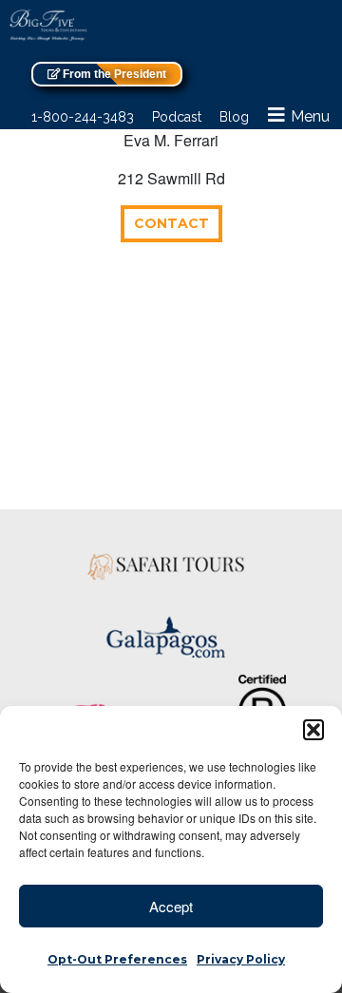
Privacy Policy (241, 959)
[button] (313, 729)
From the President (113, 74)
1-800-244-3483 (82, 116)
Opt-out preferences (117, 959)
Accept (171, 906)
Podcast (176, 116)
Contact (171, 223)
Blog (234, 116)
